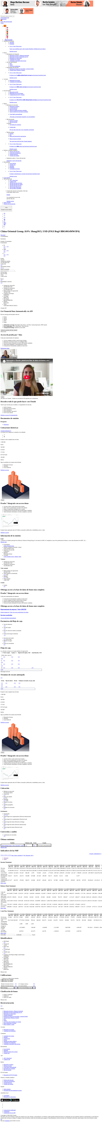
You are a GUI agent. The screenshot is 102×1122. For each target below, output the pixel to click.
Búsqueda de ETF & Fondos (16, 93)
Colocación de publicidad (10, 1110)
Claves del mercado (16, 160)
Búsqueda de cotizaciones (16, 58)
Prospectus (6, 424)
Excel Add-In (13, 163)
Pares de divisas (13, 109)
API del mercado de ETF (15, 185)
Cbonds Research (14, 154)
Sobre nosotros (7, 202)
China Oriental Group (9, 546)
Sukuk (11, 64)
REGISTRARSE (8, 21)
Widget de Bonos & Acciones (11, 1051)
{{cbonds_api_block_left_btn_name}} (9, 330)
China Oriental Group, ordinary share (12, 556)
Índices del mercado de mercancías (18, 136)
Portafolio (12, 43)
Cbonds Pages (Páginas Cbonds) (17, 70)
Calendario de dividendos (16, 81)
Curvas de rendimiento (15, 66)
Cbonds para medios (14, 155)
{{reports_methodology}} (95, 853)
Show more (3, 883)
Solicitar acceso (10, 201)
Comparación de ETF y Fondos (17, 94)
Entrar (2, 21)
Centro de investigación (15, 153)
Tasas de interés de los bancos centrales (19, 111)
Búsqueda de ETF (14, 92)
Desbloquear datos (5, 348)
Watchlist (12, 42)
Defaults (6, 1037)
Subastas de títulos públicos (10, 1041)
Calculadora (6, 1095)
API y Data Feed (14, 180)
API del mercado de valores (16, 184)
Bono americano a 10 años (10, 1023)
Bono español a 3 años (9, 1024)
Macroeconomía (13, 122)
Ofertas (5, 1040)
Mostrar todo (4, 542)
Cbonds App (13, 164)
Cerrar (2, 23)
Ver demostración (13, 415)
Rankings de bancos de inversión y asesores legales (22, 68)
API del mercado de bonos (16, 183)
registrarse (7, 1120)
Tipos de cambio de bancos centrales (18, 110)
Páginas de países (14, 120)
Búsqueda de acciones (15, 80)
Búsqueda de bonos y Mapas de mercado (19, 55)
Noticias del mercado (14, 151)
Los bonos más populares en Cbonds (12, 1021)
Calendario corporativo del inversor (18, 60)
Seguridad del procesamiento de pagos (13, 1090)
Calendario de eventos (15, 59)
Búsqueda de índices (14, 106)
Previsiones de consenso (15, 124)
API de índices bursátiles (15, 188)
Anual (5, 859)
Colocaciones (7, 1038)
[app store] (5, 1101)
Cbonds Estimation (8, 1015)
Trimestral (6, 858)
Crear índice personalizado (10, 1067)
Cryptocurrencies (14, 107)
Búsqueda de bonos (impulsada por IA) (19, 56)
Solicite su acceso (5, 415)
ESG (11, 63)
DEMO (8, 194)
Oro (10, 135)
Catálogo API (13, 181)
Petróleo (11, 133)
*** (4, 246)
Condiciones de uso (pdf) (9, 1112)
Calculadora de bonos (15, 168)
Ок (1, 1119)
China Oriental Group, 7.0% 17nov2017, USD (12, 845)
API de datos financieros (15, 187)
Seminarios (9, 160)
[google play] (14, 1101)
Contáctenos (6, 1111)
